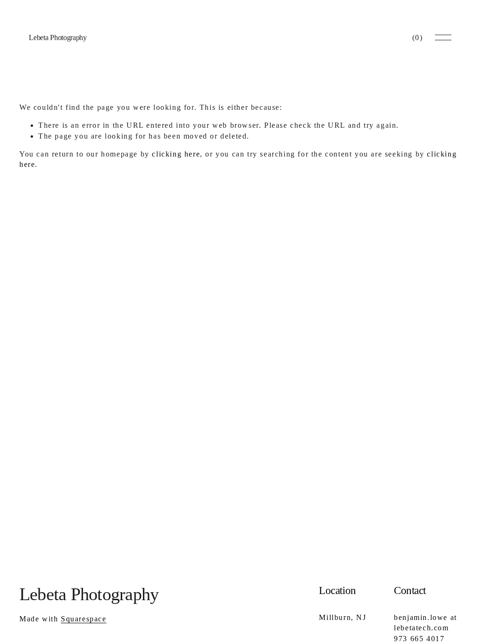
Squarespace (84, 619)
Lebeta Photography (57, 37)
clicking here (176, 154)
